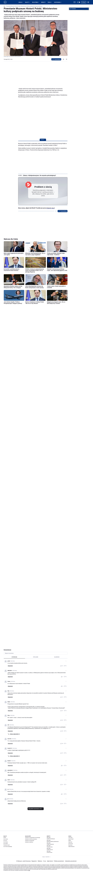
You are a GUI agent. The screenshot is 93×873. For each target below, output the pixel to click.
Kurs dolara (5, 843)
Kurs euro (5, 840)
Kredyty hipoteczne (50, 844)
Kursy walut (5, 839)
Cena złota (70, 837)
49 (62, 731)
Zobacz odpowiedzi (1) (15, 734)
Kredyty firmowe (50, 849)
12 (62, 775)
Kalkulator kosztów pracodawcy (31, 839)
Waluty (27, 2)
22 (62, 720)
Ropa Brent (70, 845)
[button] (78, 2)
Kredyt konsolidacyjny (51, 838)
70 (62, 753)
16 (62, 665)
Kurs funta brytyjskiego (7, 846)
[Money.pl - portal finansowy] (13, 2)
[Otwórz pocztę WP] (74, 2)
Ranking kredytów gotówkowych (53, 841)
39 (62, 743)
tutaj (29, 870)
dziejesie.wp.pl (50, 208)
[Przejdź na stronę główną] (5, 3)
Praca (49, 2)
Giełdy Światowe (71, 846)
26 (62, 803)
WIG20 (69, 840)
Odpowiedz (10, 665)
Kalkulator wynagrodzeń (29, 840)
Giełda (20, 2)
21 (62, 710)
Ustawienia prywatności (71, 861)
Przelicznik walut (6, 845)
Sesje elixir (70, 842)
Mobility (43, 2)
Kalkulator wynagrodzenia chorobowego (32, 837)
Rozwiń (42, 139)
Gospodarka (57, 2)
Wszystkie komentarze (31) (35, 808)
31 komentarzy (57, 59)
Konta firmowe (49, 852)
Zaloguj (83, 2)
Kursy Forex (70, 843)
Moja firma (35, 2)
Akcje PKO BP (70, 839)
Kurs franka (5, 842)
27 (62, 784)
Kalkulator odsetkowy (29, 842)
